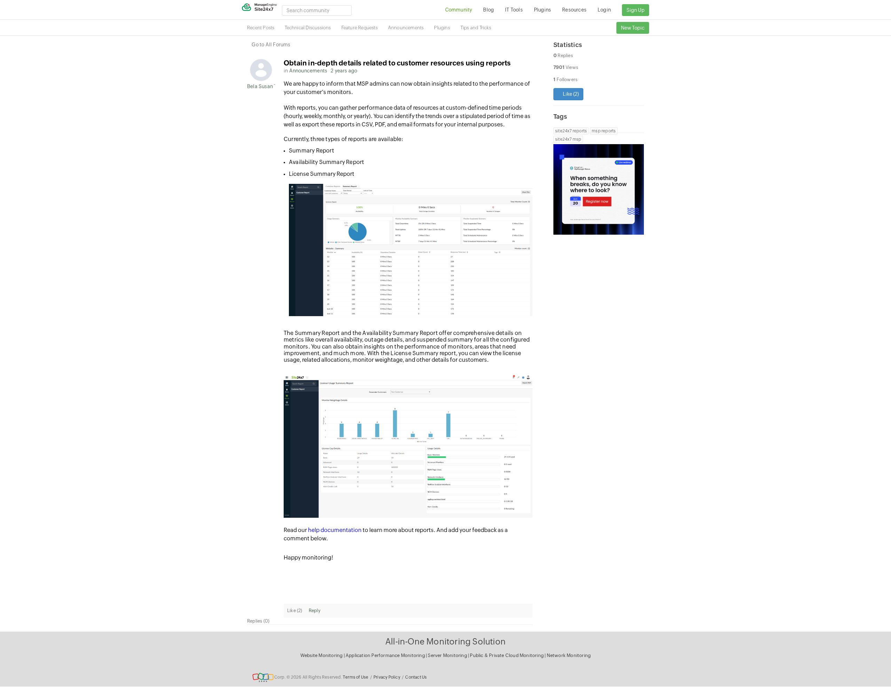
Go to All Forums (271, 44)
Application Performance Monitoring (386, 655)
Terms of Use (355, 677)
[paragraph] (408, 139)
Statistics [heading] (567, 44)
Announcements (406, 27)
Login (604, 10)
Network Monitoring (569, 655)
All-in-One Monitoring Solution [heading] (445, 641)
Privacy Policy (386, 677)
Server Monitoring (448, 655)
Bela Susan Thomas (261, 86)
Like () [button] (570, 94)
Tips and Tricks (475, 27)
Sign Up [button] (635, 10)
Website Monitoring (321, 655)
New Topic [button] (633, 28)
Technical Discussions (308, 27)
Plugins (442, 27)
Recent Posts (260, 27)
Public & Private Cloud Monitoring (507, 655)
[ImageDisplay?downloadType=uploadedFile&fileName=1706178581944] (411, 250)
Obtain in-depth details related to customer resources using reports (397, 63)
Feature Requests (359, 27)
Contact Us (416, 677)
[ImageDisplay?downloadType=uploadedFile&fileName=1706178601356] (408, 446)
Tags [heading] (560, 116)
